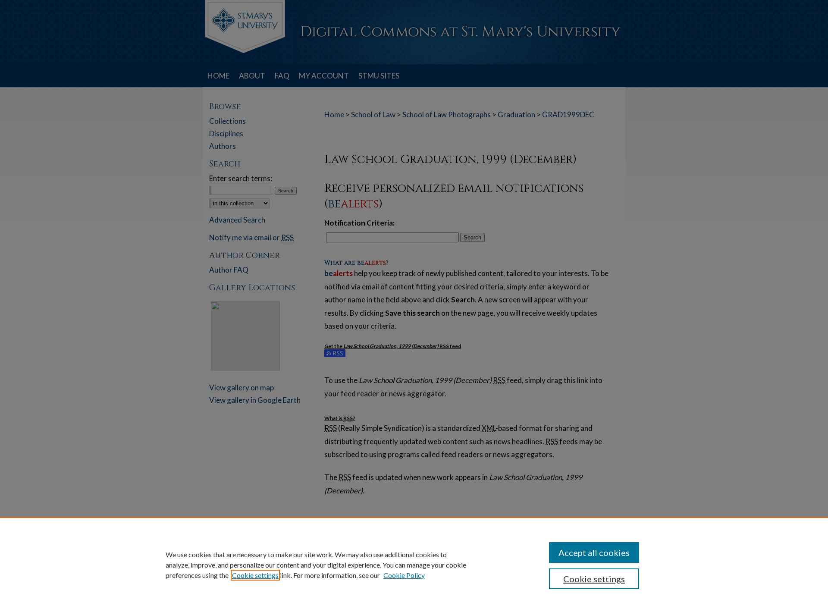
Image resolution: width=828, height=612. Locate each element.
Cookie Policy (404, 575)
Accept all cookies (594, 552)
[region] (414, 564)
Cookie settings (255, 575)
